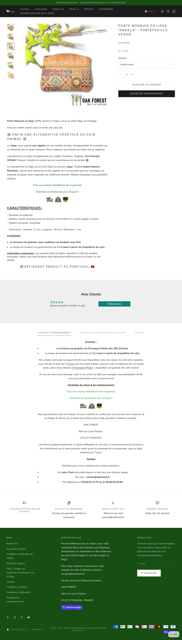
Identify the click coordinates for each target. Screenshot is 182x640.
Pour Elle (58, 9)
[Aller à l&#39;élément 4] (11, 56)
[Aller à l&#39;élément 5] (11, 65)
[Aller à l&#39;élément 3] (11, 46)
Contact (10, 581)
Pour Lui (74, 9)
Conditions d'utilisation (18, 592)
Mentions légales (15, 563)
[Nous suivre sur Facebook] (7, 617)
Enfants (89, 9)
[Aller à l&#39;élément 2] (11, 37)
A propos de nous (16, 548)
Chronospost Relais (82, 367)
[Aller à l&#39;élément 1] (11, 27)
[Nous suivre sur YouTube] (28, 617)
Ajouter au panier (146, 84)
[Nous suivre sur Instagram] (14, 617)
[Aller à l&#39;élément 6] (11, 75)
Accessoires (106, 9)
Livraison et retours (16, 587)
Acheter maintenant (146, 93)
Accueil (25, 9)
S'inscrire (149, 573)
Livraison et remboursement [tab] (54, 333)
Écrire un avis (114, 303)
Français (37, 629)
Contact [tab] (140, 333)
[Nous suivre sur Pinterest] (21, 617)
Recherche (12, 543)
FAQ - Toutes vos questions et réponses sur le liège (20, 572)
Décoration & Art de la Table (37, 13)
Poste (71, 363)
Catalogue (41, 9)
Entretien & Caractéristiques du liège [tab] (103, 333)
